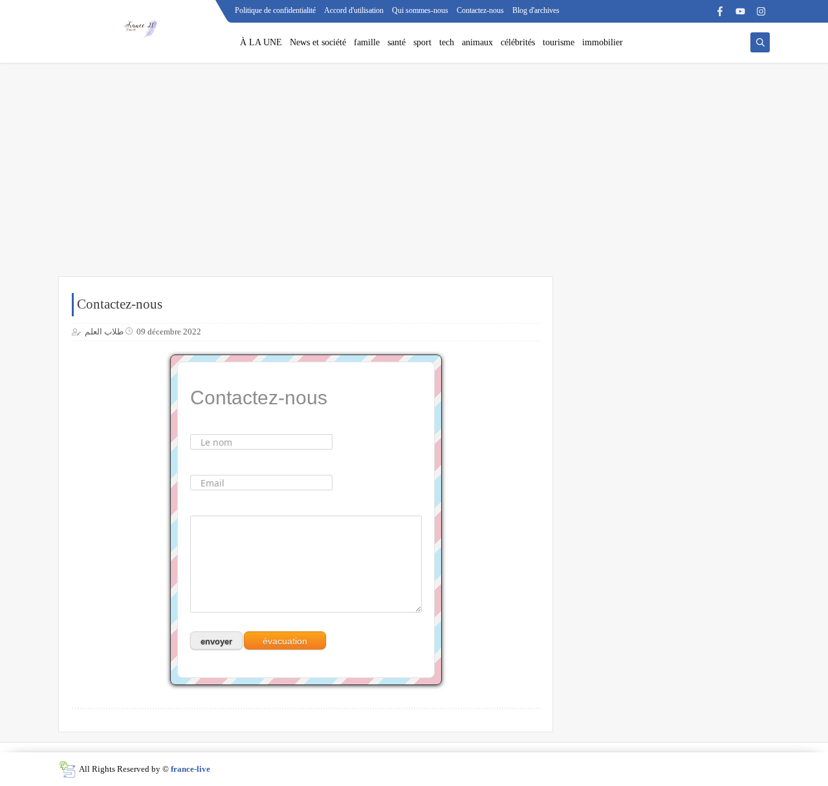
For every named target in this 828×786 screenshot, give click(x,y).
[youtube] (740, 11)
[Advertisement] (414, 176)
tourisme (558, 42)
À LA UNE (261, 42)
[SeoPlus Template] (67, 769)
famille (367, 42)
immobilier (602, 42)
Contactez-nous (480, 10)
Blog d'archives (536, 10)
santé (396, 42)
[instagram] (761, 11)
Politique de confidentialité (275, 10)
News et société (318, 42)
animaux (477, 42)
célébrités (518, 42)
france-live (190, 769)
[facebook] (719, 11)
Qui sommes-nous (420, 10)
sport (422, 42)
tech (446, 42)
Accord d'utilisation (354, 10)
